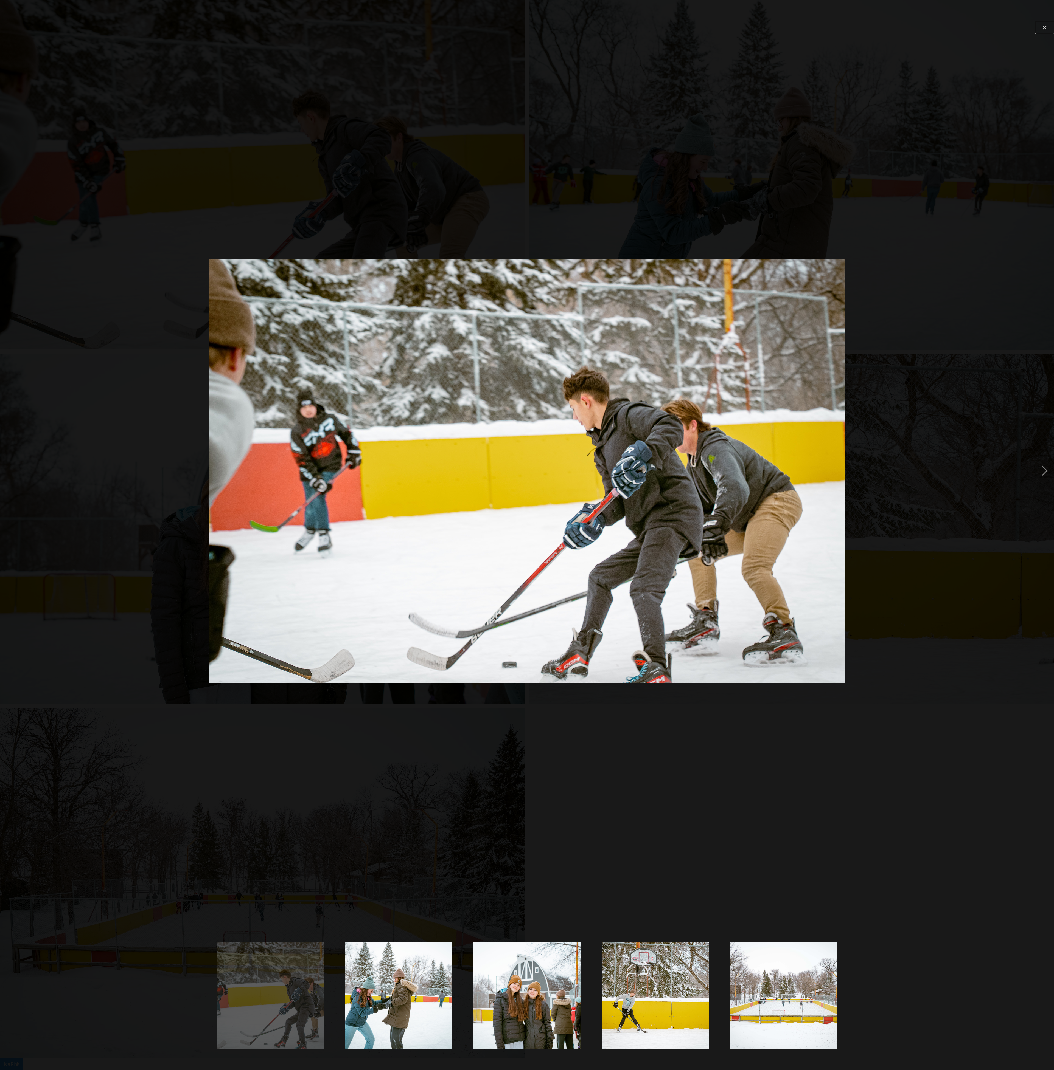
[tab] (270, 995)
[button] (9, 470)
